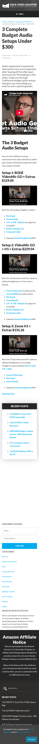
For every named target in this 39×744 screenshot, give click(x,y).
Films (4, 566)
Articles (5, 557)
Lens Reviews (7, 576)
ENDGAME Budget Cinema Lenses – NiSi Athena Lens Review (21, 434)
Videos (4, 606)
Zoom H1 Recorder (14, 291)
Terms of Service (23, 732)
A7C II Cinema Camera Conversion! (17, 724)
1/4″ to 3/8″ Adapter (15, 222)
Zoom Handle (12, 219)
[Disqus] (19, 492)
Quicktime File (8, 394)
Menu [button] (21, 14)
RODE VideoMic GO (15, 229)
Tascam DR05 (12, 294)
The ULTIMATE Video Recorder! (16, 710)
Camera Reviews (8, 571)
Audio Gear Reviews (9, 561)
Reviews (5, 601)
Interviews (6, 586)
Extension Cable (13, 232)
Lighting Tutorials (8, 591)
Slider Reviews (7, 581)
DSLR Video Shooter (19, 5)
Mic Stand (10, 216)
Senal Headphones (23, 238)
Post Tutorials (7, 596)
